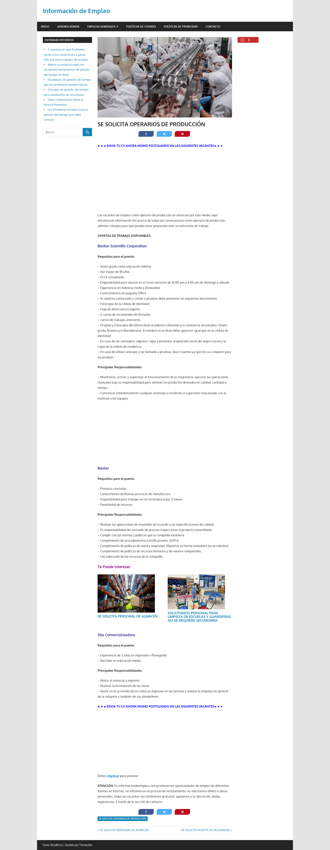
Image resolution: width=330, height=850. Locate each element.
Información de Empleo (76, 11)
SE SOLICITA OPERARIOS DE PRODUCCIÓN (122, 818)
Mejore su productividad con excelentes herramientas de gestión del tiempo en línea (67, 69)
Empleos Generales (101, 26)
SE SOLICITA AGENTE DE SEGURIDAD (205, 830)
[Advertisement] (165, 180)
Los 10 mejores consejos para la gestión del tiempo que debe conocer (66, 114)
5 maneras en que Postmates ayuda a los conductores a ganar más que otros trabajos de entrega (66, 54)
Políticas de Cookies (141, 26)
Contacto (213, 26)
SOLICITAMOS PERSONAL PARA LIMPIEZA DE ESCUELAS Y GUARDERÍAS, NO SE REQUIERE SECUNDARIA (199, 617)
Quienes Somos (68, 26)
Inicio (45, 26)
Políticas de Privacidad (181, 26)
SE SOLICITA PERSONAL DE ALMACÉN (128, 616)
